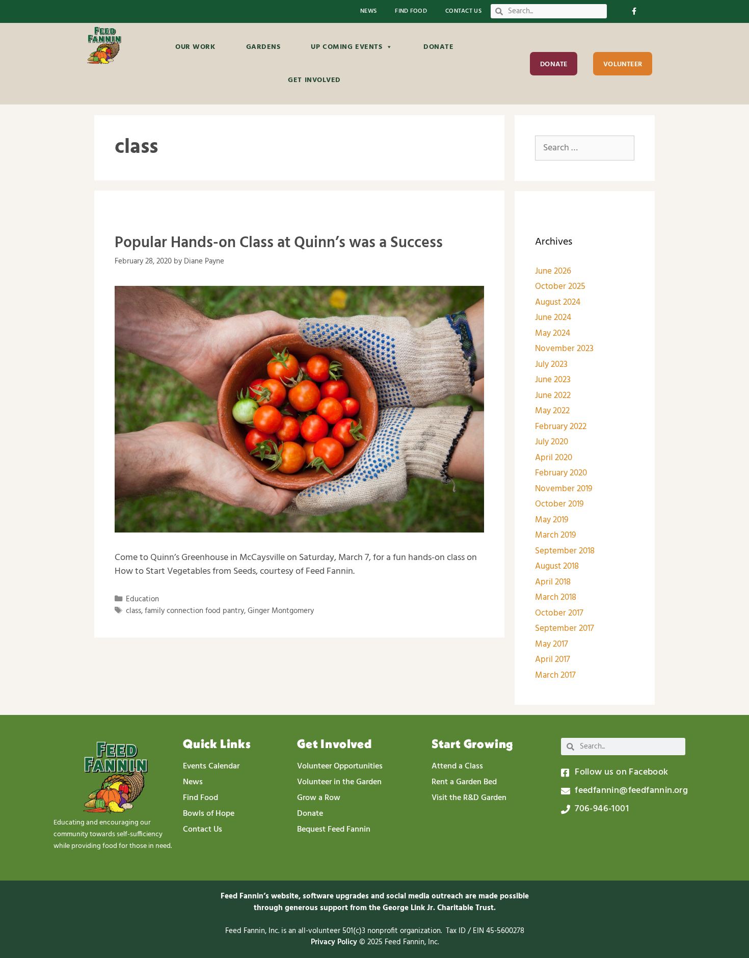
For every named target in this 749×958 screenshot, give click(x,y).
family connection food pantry (194, 611)
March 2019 (555, 535)
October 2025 (560, 287)
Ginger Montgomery (281, 611)
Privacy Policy (335, 942)
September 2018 (565, 551)
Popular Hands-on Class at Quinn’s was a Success (279, 243)
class (133, 611)
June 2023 (553, 380)
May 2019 (552, 520)
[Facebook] (634, 11)
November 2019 (564, 489)
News (368, 11)
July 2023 (551, 364)
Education (142, 599)
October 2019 (559, 504)
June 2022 (553, 396)
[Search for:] (584, 148)
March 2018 (555, 597)
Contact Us (463, 11)
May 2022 (552, 411)
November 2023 (564, 349)
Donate (438, 47)
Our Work (195, 47)
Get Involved (314, 80)
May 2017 (551, 644)
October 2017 (559, 613)
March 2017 (555, 675)
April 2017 (552, 660)
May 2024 (552, 333)
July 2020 (551, 442)
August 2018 (557, 566)
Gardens (263, 47)
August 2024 (557, 302)
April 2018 (553, 582)
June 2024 (553, 318)
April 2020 (553, 458)
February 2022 (560, 427)
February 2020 (561, 473)
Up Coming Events (346, 47)
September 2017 (564, 628)
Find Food (411, 11)
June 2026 (553, 271)
